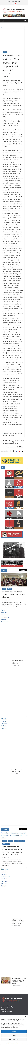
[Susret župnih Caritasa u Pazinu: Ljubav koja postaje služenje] (14, 579)
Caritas (4, 588)
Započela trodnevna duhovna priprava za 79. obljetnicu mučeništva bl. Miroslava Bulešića (19, 981)
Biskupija (4, 841)
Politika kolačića (8, 1043)
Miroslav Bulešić (6, 843)
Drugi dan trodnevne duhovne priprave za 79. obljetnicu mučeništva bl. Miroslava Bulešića (18, 921)
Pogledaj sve (23, 570)
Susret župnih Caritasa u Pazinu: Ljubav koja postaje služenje (13, 594)
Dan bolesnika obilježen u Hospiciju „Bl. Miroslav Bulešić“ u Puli (18, 662)
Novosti (4, 51)
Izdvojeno (22, 841)
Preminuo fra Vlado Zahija (15, 447)
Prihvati (14, 1031)
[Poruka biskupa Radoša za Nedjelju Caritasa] (5, 772)
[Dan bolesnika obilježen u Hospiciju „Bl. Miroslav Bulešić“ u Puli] (5, 663)
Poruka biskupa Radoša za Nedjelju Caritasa (18, 770)
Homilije (16, 841)
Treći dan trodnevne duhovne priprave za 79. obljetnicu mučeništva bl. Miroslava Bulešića (12, 850)
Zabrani (14, 1035)
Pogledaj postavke (14, 1039)
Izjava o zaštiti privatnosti (17, 1043)
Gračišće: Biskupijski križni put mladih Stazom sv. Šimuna (13, 442)
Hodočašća (10, 841)
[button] (26, 1016)
